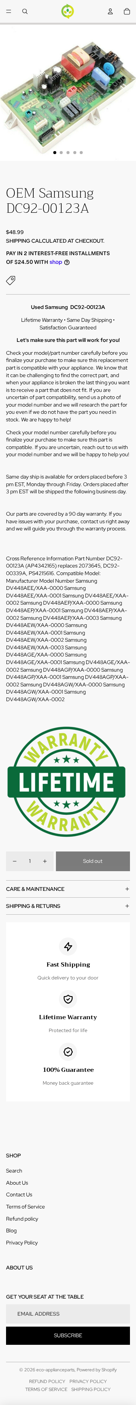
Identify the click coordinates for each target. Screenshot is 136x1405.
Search (14, 1170)
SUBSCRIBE (68, 1335)
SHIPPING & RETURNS (33, 906)
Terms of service (46, 1389)
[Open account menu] (110, 11)
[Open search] (25, 11)
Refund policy (22, 1218)
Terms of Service (25, 1206)
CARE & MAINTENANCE (35, 889)
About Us (17, 1182)
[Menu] (8, 11)
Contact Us (19, 1194)
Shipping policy (91, 1389)
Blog (11, 1230)
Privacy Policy (22, 1242)
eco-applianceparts (55, 1370)
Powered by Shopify (97, 1370)
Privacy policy (88, 1381)
